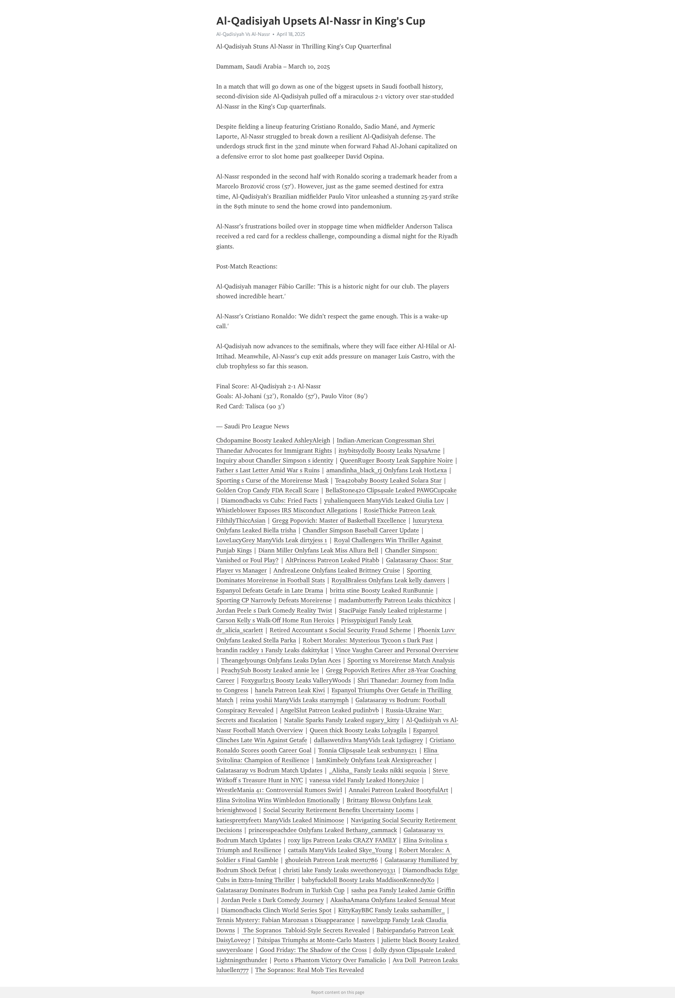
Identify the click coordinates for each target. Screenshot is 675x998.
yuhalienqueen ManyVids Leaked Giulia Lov (384, 500)
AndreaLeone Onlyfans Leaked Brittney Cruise (337, 570)
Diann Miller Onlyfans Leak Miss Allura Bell (318, 550)
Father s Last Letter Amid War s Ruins (268, 470)
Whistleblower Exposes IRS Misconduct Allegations (286, 510)
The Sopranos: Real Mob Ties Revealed (309, 970)
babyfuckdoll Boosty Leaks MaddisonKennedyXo (368, 880)
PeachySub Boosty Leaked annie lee (270, 670)
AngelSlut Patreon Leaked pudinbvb (329, 710)
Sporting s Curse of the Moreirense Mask (272, 480)
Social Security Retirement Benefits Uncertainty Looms (338, 810)
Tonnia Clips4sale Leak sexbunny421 (367, 750)
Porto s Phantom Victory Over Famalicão (330, 960)
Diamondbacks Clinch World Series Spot (276, 910)
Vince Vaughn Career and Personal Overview (396, 650)
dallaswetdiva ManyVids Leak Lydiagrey (368, 740)
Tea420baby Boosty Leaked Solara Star (388, 480)
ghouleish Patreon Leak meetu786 (331, 860)
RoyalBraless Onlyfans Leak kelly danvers (388, 580)
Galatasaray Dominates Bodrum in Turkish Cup (280, 890)
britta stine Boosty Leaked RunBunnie (381, 590)
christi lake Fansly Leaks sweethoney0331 (339, 870)
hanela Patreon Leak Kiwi (290, 690)
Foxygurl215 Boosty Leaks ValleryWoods (296, 680)
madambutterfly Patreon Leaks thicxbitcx (395, 600)
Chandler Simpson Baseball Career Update (361, 530)
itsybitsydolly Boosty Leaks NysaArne (390, 450)
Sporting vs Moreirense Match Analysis (401, 660)
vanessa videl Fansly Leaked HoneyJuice (364, 780)
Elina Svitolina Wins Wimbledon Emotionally (278, 800)
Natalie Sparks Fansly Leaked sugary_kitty (341, 720)
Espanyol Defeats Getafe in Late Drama (269, 590)
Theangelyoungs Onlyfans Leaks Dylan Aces (281, 660)
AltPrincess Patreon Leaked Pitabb (332, 560)
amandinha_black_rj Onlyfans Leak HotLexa (386, 470)
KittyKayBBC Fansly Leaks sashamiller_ (391, 910)
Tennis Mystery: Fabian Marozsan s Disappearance (285, 920)
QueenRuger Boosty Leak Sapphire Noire (396, 460)
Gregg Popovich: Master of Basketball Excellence (339, 520)
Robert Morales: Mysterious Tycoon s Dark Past (368, 640)
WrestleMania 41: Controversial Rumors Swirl (279, 790)
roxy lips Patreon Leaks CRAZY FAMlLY (342, 840)
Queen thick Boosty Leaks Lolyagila (358, 730)
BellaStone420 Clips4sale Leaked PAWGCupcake (391, 490)
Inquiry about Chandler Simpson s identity (274, 460)
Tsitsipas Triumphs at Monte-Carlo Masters (316, 940)
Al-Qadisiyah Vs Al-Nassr (243, 34)
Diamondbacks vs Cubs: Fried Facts (269, 500)
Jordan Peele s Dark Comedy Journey (272, 900)
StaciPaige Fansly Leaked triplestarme (390, 610)
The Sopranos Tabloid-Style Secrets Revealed (306, 930)
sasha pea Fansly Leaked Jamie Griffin (403, 890)
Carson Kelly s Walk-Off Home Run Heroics (275, 620)
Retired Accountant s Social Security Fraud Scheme (340, 630)
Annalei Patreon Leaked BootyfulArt (398, 790)
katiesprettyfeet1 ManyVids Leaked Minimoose (280, 820)
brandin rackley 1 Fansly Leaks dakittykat (272, 650)
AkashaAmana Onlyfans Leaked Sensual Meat (392, 900)
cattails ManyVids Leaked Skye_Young (340, 850)
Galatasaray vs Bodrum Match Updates (269, 770)
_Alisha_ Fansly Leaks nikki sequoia (377, 770)
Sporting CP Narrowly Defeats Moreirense (274, 600)
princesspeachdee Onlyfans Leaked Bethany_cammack (323, 830)
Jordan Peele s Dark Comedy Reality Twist (274, 610)
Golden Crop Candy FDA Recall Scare (267, 490)
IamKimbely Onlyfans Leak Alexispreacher (374, 760)
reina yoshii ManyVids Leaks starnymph (294, 700)
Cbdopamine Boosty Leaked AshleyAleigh (273, 440)
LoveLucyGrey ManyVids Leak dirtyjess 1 (271, 540)
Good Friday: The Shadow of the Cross (313, 950)
